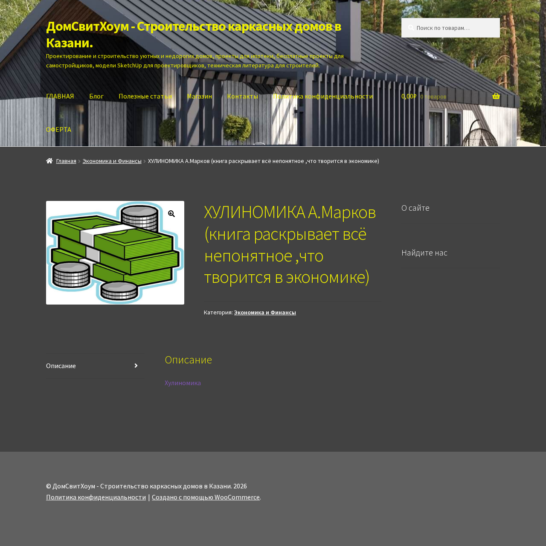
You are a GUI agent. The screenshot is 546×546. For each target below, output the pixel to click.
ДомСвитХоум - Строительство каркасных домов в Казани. (193, 34)
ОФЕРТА (58, 129)
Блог (96, 96)
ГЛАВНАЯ (60, 96)
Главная (66, 161)
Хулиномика (183, 382)
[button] (171, 214)
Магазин (199, 96)
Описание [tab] (61, 365)
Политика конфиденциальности (323, 96)
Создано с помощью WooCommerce (206, 497)
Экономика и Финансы (112, 161)
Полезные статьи (145, 96)
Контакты (242, 96)
